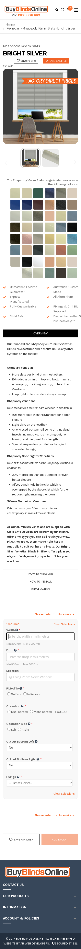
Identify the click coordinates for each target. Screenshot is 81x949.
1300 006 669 (29, 15)
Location (12, 671)
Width (10, 630)
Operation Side (16, 724)
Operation (13, 706)
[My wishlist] (62, 9)
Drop (9, 650)
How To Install (40, 581)
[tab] (40, 333)
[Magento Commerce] (26, 9)
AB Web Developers (34, 943)
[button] (31, 158)
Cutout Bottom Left (20, 741)
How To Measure (40, 573)
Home (10, 24)
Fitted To (12, 688)
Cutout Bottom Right (21, 759)
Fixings (11, 777)
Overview (40, 333)
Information (40, 589)
